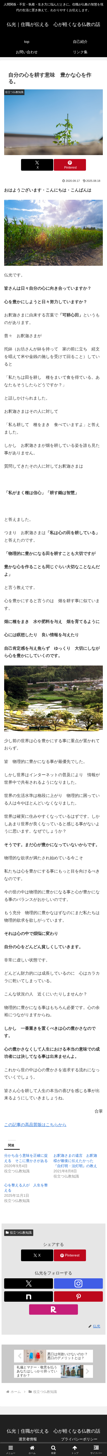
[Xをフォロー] (28, 1283)
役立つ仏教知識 (21, 1232)
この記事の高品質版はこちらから (35, 1124)
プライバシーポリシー (79, 1439)
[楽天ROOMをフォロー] (53, 1309)
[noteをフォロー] (28, 1296)
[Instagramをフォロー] (78, 1283)
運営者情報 (28, 1439)
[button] (96, 943)
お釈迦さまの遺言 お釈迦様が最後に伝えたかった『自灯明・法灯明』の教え (75, 1160)
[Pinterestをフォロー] (78, 1296)
